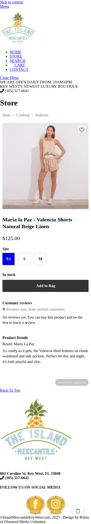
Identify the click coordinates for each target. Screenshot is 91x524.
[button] (78, 511)
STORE (16, 56)
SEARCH (17, 61)
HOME (15, 52)
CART (19, 65)
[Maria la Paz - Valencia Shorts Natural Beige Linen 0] (45, 166)
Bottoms (41, 115)
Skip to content (11, 2)
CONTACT (19, 69)
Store (6, 115)
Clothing (23, 115)
